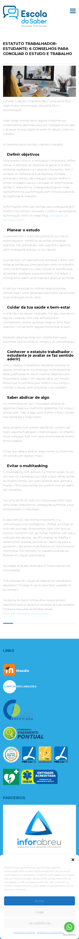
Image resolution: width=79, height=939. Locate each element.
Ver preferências (39, 923)
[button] (73, 860)
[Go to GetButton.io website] (69, 935)
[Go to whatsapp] (69, 927)
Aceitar (39, 901)
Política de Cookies (24, 932)
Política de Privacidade (50, 932)
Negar (39, 912)
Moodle (22, 671)
